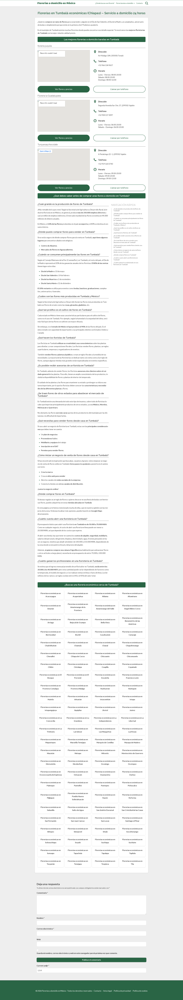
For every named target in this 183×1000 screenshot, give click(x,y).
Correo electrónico (45, 929)
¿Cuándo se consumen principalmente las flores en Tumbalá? (128, 219)
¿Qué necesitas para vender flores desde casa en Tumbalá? (128, 246)
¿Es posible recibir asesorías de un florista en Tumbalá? (127, 236)
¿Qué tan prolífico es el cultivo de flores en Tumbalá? (127, 229)
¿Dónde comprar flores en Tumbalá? (125, 255)
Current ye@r (43, 966)
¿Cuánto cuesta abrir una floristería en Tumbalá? (126, 259)
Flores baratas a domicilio (124, 3)
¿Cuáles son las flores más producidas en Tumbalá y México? (126, 224)
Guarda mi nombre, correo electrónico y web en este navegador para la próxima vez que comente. (77, 953)
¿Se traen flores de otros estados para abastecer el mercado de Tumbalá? (126, 241)
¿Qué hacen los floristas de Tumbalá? (125, 233)
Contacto (139, 3)
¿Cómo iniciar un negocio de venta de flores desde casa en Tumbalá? (127, 251)
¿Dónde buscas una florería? (104, 3)
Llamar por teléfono (119, 89)
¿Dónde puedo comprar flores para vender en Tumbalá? (128, 214)
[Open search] (146, 3)
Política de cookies (140, 991)
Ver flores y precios (63, 89)
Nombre (40, 918)
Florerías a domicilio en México (56, 3)
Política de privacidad (122, 991)
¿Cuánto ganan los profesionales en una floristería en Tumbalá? (126, 263)
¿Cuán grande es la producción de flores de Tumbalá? (127, 210)
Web (39, 939)
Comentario (42, 893)
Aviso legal (107, 991)
